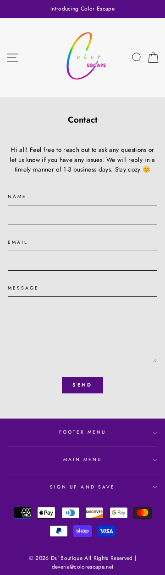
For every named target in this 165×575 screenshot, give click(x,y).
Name (17, 196)
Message (23, 288)
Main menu (82, 459)
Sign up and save (82, 487)
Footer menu (82, 432)
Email (18, 242)
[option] (82, 9)
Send (82, 384)
